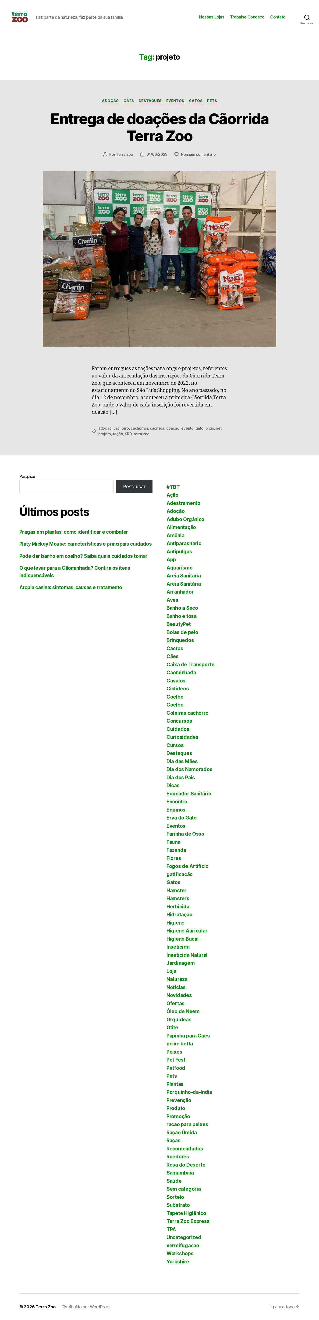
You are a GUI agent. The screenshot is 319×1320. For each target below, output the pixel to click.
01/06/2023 (156, 154)
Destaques (150, 101)
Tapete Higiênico (186, 1213)
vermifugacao (183, 1245)
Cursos (175, 745)
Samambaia (180, 1173)
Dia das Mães (182, 761)
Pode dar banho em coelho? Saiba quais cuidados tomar (83, 556)
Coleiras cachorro (187, 713)
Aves (172, 600)
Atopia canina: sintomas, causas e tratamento (70, 587)
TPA (171, 1229)
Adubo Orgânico (185, 519)
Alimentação (181, 527)
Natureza (177, 979)
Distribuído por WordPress (85, 1306)
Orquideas (179, 1020)
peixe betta (180, 1044)
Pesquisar (27, 476)
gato (199, 428)
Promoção (178, 1116)
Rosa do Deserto (186, 1165)
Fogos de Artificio (188, 866)
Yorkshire (178, 1262)
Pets (212, 101)
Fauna (174, 842)
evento (187, 428)
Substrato (178, 1205)
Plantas (175, 1084)
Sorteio (175, 1197)
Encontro (177, 802)
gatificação (180, 874)
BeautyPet (179, 624)
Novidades (179, 995)
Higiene (175, 923)
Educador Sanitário (189, 794)
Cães (129, 101)
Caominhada (181, 672)
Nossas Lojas (211, 17)
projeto (104, 434)
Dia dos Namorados (189, 769)
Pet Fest (176, 1060)
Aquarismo (180, 568)
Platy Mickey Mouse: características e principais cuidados (85, 544)
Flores (174, 858)
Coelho (175, 697)
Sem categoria (184, 1189)
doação (172, 428)
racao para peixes (187, 1124)
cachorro (121, 428)
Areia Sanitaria (184, 576)
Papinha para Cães (188, 1036)
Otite (172, 1027)
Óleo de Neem (183, 1011)
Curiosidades (182, 737)
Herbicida (178, 907)
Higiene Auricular (187, 931)
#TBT (173, 487)
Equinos (176, 810)
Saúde (174, 1181)
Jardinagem (181, 963)
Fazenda (176, 850)
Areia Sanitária (184, 584)
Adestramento (183, 503)
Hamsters (178, 898)
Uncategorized (184, 1237)
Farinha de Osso (185, 834)
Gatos (196, 101)
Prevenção (179, 1100)
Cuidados (178, 729)
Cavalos (176, 681)
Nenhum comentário (198, 154)
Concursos (179, 721)
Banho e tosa (182, 616)
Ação (172, 495)
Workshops (180, 1253)
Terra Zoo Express (188, 1221)
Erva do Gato (182, 818)
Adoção (110, 101)
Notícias (176, 987)
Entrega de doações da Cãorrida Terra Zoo (159, 127)
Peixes (174, 1052)
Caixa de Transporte (191, 664)
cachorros (139, 428)
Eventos (175, 101)
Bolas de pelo (182, 632)
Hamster (177, 890)
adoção (104, 428)
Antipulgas (179, 552)
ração (118, 434)
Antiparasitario (184, 543)
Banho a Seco (182, 608)
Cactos (175, 648)
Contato (278, 17)
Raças (174, 1140)
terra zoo (141, 434)
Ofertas (175, 1003)
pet (219, 428)
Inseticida (178, 947)
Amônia (175, 535)
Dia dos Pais (181, 777)
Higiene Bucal (183, 939)
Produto (176, 1108)
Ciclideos (178, 689)
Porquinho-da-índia (189, 1092)
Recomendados (185, 1149)
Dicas (173, 785)
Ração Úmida (182, 1132)
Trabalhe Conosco (247, 17)
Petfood (176, 1068)
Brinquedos (180, 640)
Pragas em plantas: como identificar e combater (73, 532)
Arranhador (180, 592)
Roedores (178, 1157)
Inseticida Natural (187, 955)
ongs (210, 428)
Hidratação (179, 914)
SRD (128, 434)
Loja (172, 971)
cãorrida (157, 428)
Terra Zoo (124, 154)
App (171, 559)
